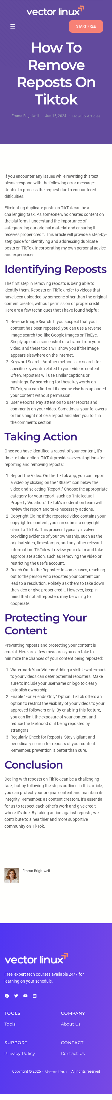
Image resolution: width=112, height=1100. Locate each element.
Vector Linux (56, 1071)
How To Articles (86, 116)
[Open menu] (12, 26)
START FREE (86, 26)
